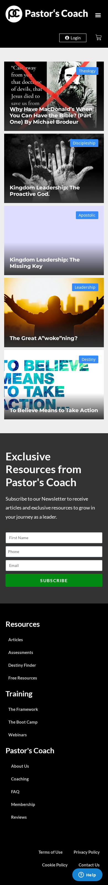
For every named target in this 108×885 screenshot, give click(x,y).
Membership (23, 804)
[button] (97, 14)
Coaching (20, 778)
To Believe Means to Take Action (54, 410)
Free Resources (22, 677)
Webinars (17, 734)
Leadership (85, 287)
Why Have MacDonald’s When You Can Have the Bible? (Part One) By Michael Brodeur (51, 115)
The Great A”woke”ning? (44, 338)
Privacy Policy (87, 852)
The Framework (23, 709)
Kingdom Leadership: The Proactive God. (45, 190)
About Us (20, 766)
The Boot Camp (22, 721)
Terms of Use (50, 852)
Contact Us (89, 864)
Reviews (19, 817)
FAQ (15, 791)
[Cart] (98, 37)
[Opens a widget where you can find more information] (87, 875)
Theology (87, 70)
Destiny (89, 359)
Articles (15, 639)
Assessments (20, 652)
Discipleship (84, 143)
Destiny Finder (22, 665)
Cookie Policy (55, 864)
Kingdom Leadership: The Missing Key (45, 262)
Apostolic (87, 215)
